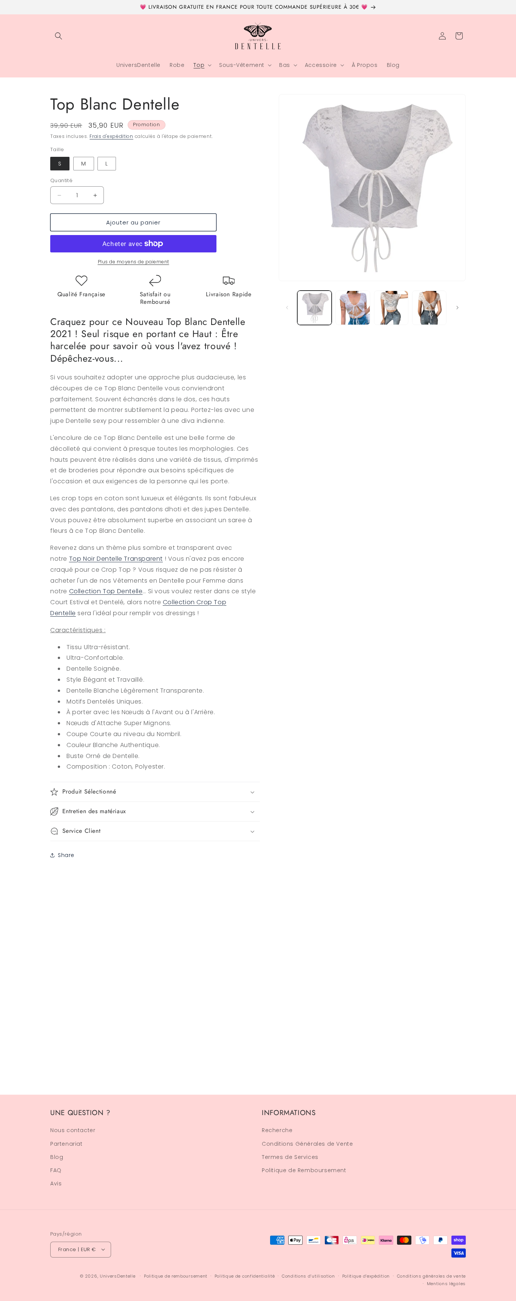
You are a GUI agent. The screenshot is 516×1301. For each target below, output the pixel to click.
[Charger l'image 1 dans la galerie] (314, 308)
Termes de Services (290, 1157)
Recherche (277, 1130)
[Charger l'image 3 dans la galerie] (391, 308)
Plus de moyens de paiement (133, 261)
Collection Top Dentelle (106, 591)
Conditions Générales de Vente (307, 1144)
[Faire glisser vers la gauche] (287, 307)
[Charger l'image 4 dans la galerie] (429, 308)
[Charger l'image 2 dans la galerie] (352, 308)
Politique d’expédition (366, 1276)
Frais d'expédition (111, 136)
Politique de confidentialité (245, 1276)
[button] (58, 36)
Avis (56, 1184)
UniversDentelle (118, 1276)
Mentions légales (446, 1283)
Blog (56, 1157)
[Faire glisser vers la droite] (457, 307)
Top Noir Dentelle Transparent (116, 558)
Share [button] (66, 855)
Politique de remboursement (175, 1276)
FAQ (56, 1170)
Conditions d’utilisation (308, 1276)
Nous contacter (72, 1130)
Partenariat (66, 1144)
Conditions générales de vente (431, 1276)
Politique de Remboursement (304, 1170)
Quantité (61, 180)
